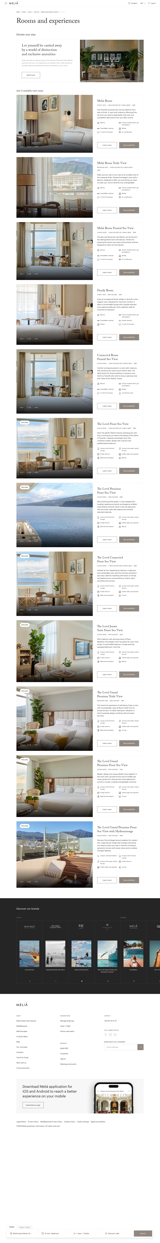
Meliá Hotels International (26, 1021)
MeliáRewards (21, 1026)
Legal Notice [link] (21, 1122)
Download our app (33, 1105)
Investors (19, 1052)
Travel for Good (22, 1057)
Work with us (21, 1063)
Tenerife (36, 12)
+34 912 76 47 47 (110, 1021)
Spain (30, 12)
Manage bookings (67, 1021)
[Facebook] (105, 1034)
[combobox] (143, 3)
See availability (129, 145)
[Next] (36, 146)
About (18, 1016)
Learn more (107, 145)
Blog (18, 1042)
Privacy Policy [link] (33, 1122)
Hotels (24, 12)
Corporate (64, 1054)
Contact (107, 1016)
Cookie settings (83, 1122)
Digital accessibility (98, 1122)
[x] (115, 1034)
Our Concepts (21, 1047)
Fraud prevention (23, 1068)
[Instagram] (110, 1034)
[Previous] (22, 146)
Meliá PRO (64, 1048)
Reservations (65, 1016)
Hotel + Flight (65, 1026)
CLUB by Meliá (21, 1037)
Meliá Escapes (21, 1031)
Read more (31, 75)
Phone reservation (67, 1031)
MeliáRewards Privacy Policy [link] (51, 1122)
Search (143, 1233)
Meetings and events (68, 1064)
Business (63, 1043)
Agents (63, 1059)
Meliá (18, 12)
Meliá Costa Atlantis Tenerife (49, 12)
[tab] (11, 1227)
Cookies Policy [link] (69, 1122)
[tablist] (80, 1227)
